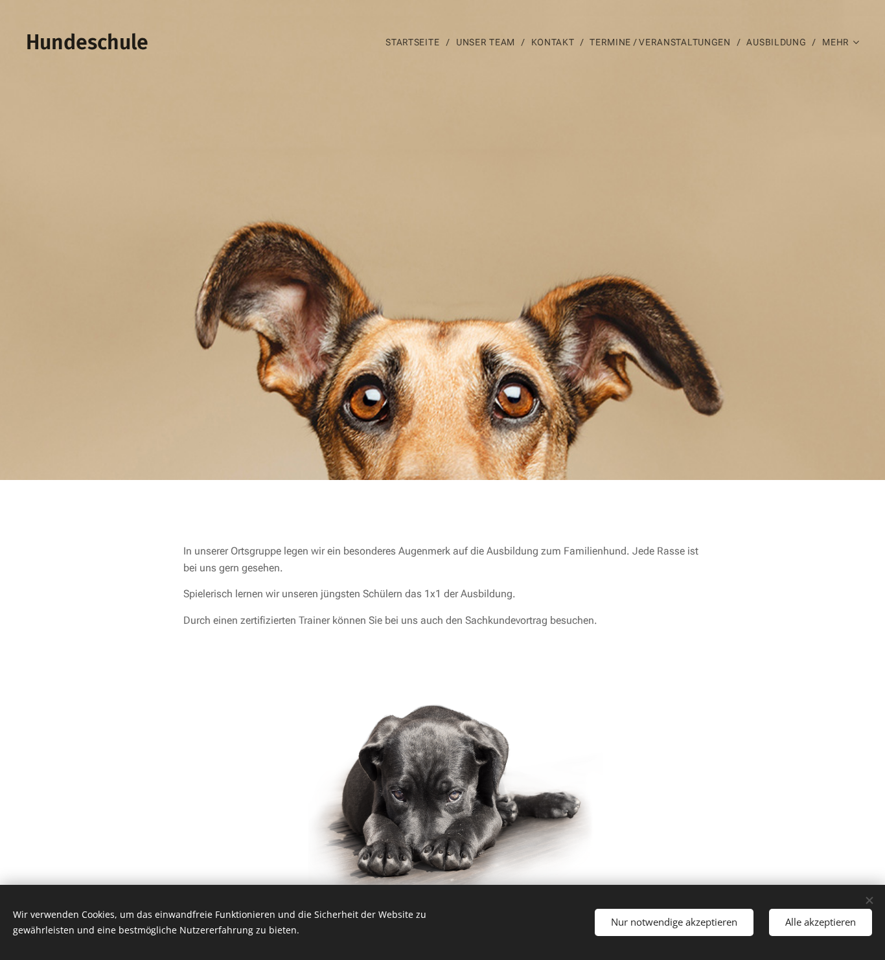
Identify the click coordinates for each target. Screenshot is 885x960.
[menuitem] (416, 42)
